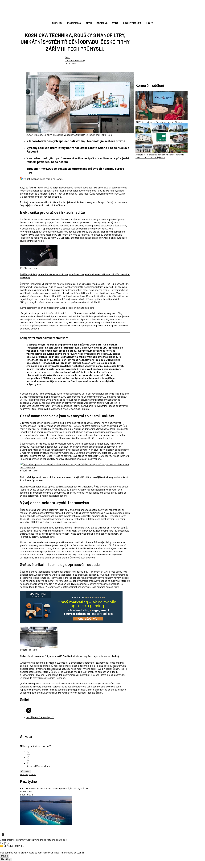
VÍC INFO (4, 842)
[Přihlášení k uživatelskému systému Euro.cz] (166, 23)
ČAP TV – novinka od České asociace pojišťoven (158, 122)
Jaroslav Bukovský (75, 60)
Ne (27, 760)
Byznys (57, 23)
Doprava (102, 23)
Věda (115, 23)
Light (149, 23)
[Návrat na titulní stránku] (102, 16)
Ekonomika (74, 23)
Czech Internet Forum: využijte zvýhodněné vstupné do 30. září (33, 839)
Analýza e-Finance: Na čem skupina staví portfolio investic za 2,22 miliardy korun (159, 156)
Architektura (132, 23)
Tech (89, 23)
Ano (28, 754)
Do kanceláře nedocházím (38, 766)
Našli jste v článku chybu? (40, 717)
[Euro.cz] (3, 836)
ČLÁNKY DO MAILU (13, 845)
